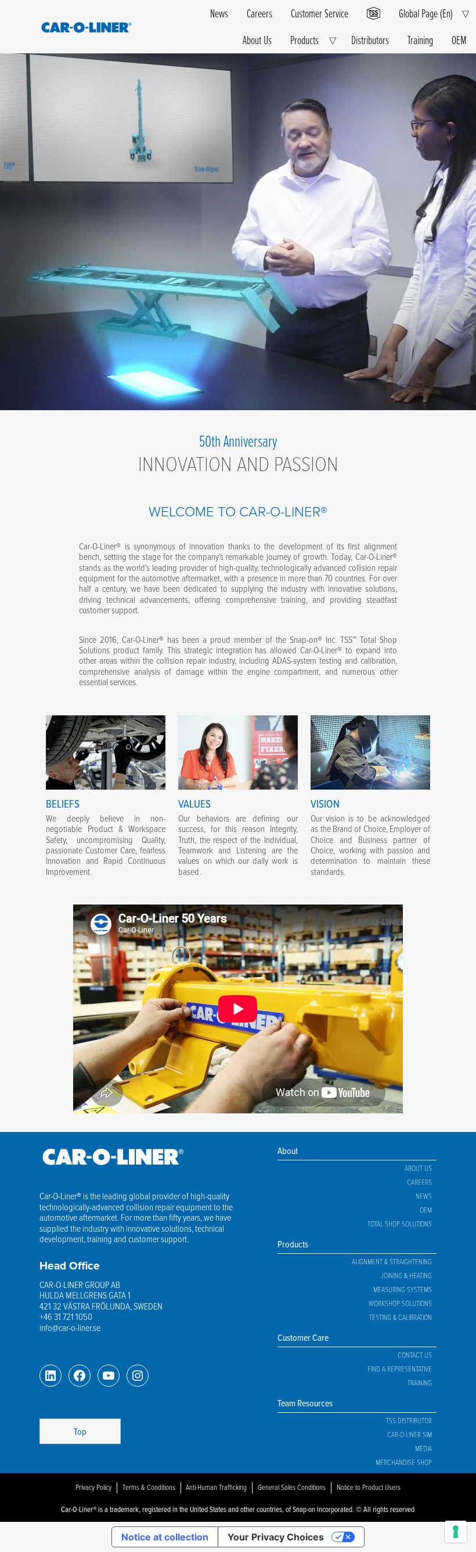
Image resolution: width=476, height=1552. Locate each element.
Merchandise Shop (404, 1462)
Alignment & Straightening (392, 1261)
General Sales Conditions (292, 1487)
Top (80, 1431)
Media (423, 1448)
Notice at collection (164, 1537)
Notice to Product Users (369, 1487)
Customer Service (319, 13)
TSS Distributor (409, 1420)
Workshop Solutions (400, 1303)
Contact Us (415, 1355)
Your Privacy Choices (276, 1537)
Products (304, 40)
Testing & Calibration (400, 1317)
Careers (259, 13)
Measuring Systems (402, 1289)
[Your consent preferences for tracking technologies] (456, 1532)
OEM (459, 40)
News (219, 13)
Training (420, 40)
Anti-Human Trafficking (216, 1487)
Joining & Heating (406, 1275)
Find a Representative (399, 1368)
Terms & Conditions (148, 1487)
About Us (257, 40)
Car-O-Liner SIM (409, 1434)
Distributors (370, 40)
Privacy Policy (93, 1487)
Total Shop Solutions (399, 1223)
